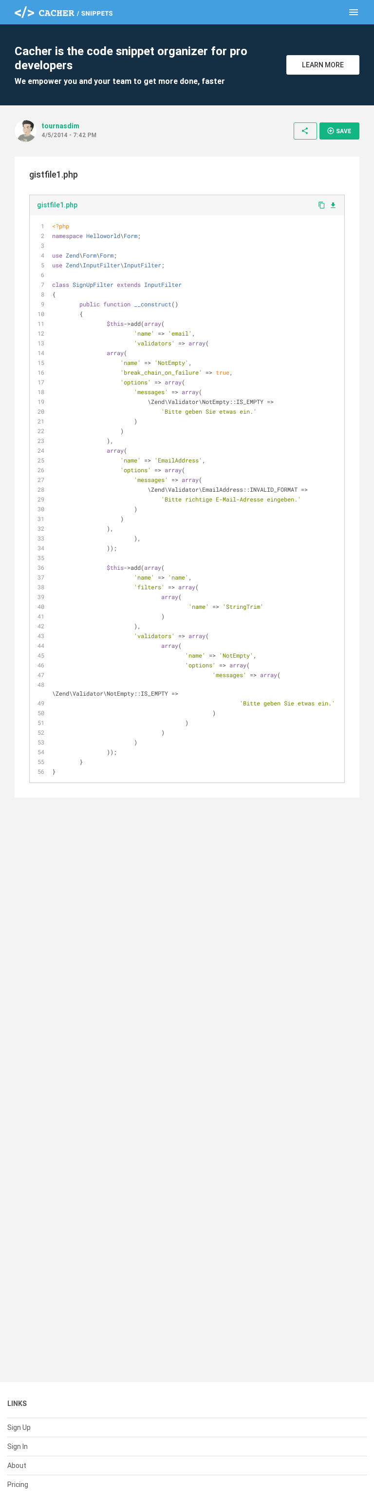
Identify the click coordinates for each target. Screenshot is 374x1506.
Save (339, 131)
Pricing (17, 1484)
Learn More (323, 64)
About (16, 1465)
